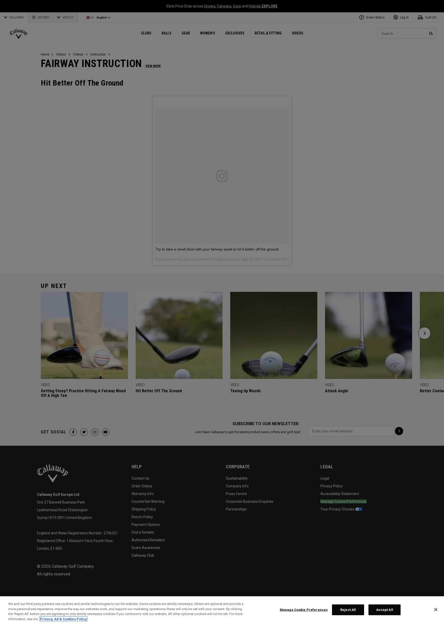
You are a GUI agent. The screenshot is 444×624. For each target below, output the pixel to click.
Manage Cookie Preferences (304, 610)
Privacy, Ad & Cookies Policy (63, 619)
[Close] (435, 609)
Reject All (348, 610)
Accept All (384, 610)
